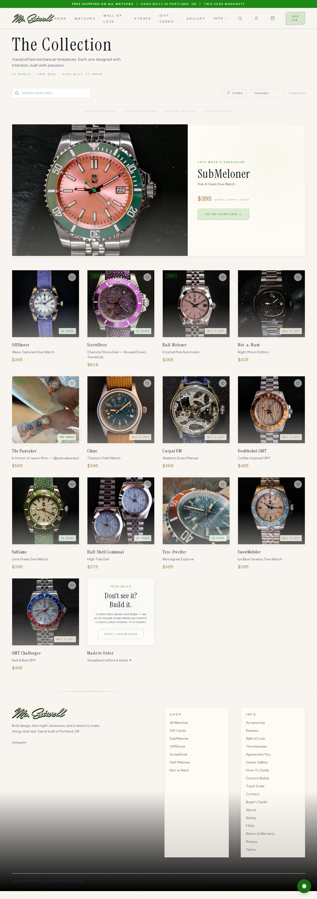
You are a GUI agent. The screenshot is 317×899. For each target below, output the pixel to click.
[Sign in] (256, 18)
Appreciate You (258, 754)
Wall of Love (255, 738)
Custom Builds (257, 778)
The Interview (256, 746)
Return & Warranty (260, 834)
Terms (251, 849)
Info (218, 18)
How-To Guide (257, 770)
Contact (253, 794)
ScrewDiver (178, 754)
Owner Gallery (257, 762)
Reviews (252, 731)
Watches (85, 18)
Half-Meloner (180, 762)
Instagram (19, 742)
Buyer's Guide (256, 802)
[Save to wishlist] (72, 277)
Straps (143, 18)
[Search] (240, 18)
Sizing (251, 818)
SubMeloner (179, 738)
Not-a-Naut (179, 770)
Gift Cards (178, 731)
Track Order (255, 786)
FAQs (250, 826)
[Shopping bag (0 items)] (272, 18)
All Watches (179, 723)
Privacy (251, 842)
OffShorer (177, 746)
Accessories (255, 723)
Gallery (195, 18)
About (251, 810)
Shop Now (295, 18)
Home (60, 18)
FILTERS (237, 93)
